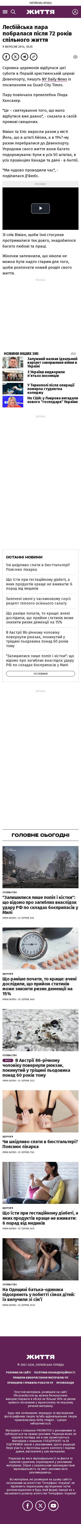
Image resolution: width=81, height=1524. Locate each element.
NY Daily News (54, 79)
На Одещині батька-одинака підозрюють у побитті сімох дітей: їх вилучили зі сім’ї (38, 1294)
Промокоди (65, 1382)
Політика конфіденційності (54, 1372)
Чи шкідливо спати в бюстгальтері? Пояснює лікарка (38, 567)
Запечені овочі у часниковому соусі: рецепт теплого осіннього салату (38, 601)
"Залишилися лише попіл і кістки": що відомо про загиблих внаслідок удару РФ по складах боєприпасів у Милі (40, 660)
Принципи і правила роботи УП (30, 1382)
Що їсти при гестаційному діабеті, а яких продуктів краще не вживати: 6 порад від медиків (39, 584)
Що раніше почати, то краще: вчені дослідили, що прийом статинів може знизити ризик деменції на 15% (40, 617)
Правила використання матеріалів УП (40, 1377)
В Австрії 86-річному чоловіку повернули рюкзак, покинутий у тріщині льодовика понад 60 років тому (37, 639)
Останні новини (24, 557)
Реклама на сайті (18, 1372)
